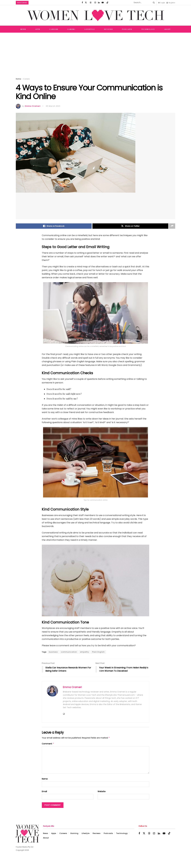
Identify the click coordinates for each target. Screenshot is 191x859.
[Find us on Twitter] (86, 2)
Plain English (98, 652)
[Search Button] (153, 2)
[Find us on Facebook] (82, 2)
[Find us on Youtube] (103, 2)
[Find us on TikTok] (107, 2)
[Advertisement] (95, 53)
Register (171, 2)
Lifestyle (89, 29)
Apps (37, 29)
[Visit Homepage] (95, 15)
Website (102, 791)
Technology (148, 29)
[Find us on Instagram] (95, 2)
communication (69, 652)
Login (162, 2)
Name (45, 778)
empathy (84, 652)
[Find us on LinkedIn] (99, 2)
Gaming (71, 29)
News (23, 29)
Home (18, 79)
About (167, 29)
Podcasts (127, 29)
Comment (48, 743)
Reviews (108, 29)
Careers (53, 29)
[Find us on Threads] (90, 2)
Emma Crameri (33, 106)
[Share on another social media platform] (172, 226)
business (53, 652)
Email (44, 791)
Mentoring (22, 3)
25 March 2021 (53, 106)
